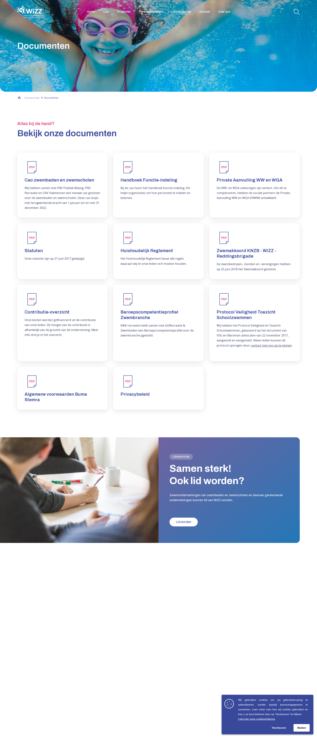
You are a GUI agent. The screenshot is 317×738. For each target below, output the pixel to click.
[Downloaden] (62, 185)
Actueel (204, 11)
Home (91, 11)
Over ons (224, 11)
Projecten (124, 11)
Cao (106, 11)
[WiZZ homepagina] (31, 12)
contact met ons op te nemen (271, 345)
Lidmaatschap (181, 11)
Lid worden (183, 521)
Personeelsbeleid (151, 11)
